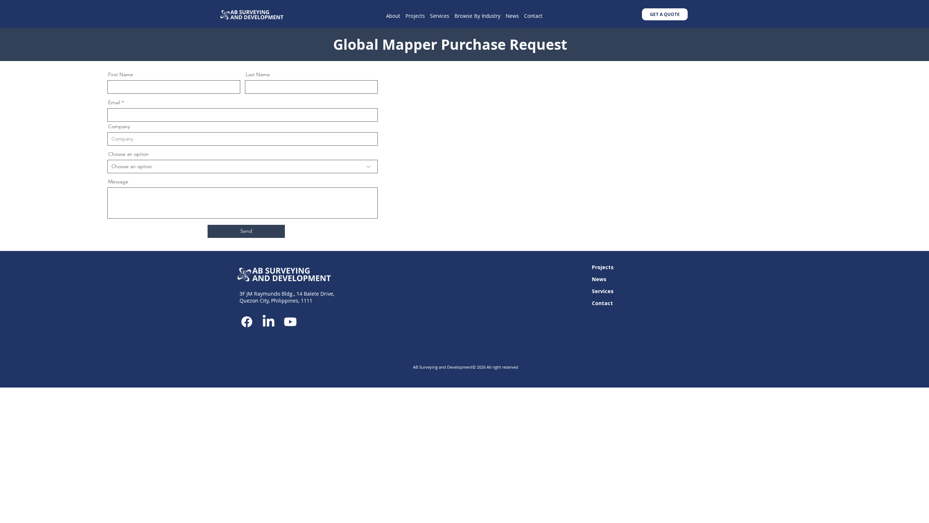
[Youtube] (290, 322)
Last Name (258, 74)
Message (118, 181)
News (599, 279)
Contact (602, 303)
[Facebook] (247, 322)
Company (119, 126)
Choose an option (128, 154)
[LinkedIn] (268, 322)
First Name (120, 74)
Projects (603, 267)
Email (114, 102)
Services (603, 291)
